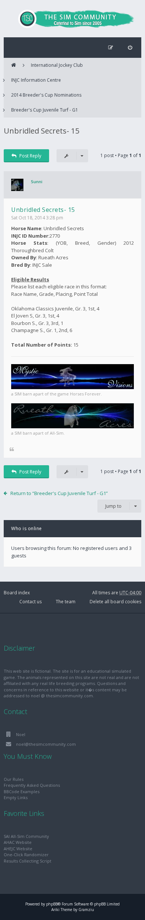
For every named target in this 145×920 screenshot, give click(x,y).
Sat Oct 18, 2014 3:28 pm (37, 218)
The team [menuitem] (65, 601)
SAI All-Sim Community (26, 836)
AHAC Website (18, 842)
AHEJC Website (18, 848)
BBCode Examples (21, 791)
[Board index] (72, 18)
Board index (17, 592)
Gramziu (86, 909)
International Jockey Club (57, 65)
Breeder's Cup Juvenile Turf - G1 (44, 110)
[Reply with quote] (12, 450)
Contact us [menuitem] (30, 601)
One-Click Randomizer (26, 854)
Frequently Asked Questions (32, 785)
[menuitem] (129, 47)
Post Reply (30, 156)
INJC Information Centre (36, 80)
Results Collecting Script (27, 861)
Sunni (36, 181)
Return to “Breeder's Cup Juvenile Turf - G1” (59, 493)
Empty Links (16, 797)
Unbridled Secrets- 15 (41, 131)
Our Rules (13, 779)
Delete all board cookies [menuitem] (115, 601)
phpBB (52, 904)
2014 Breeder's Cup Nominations (46, 95)
